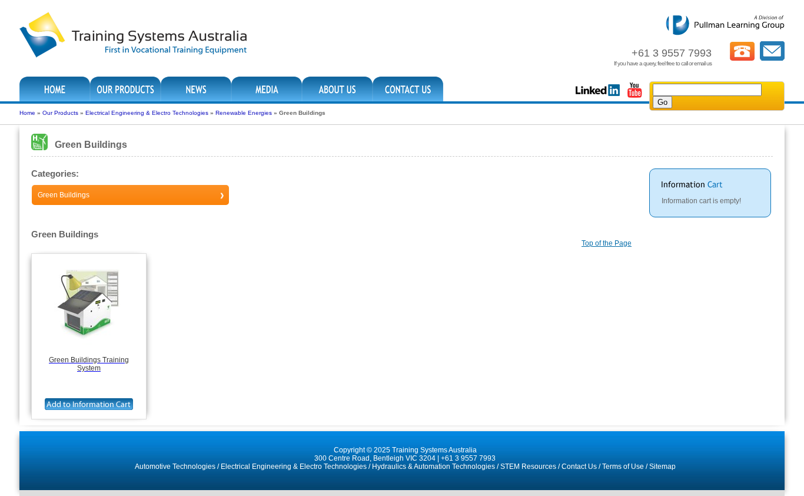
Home (27, 113)
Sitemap (662, 466)
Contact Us (579, 466)
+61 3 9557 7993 (468, 458)
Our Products (60, 113)
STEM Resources (528, 466)
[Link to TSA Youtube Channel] (634, 96)
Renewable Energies (243, 113)
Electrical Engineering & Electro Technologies (146, 113)
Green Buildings (63, 195)
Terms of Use (623, 466)
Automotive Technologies (175, 466)
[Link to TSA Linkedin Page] (598, 96)
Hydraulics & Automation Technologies (433, 466)
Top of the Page (607, 243)
